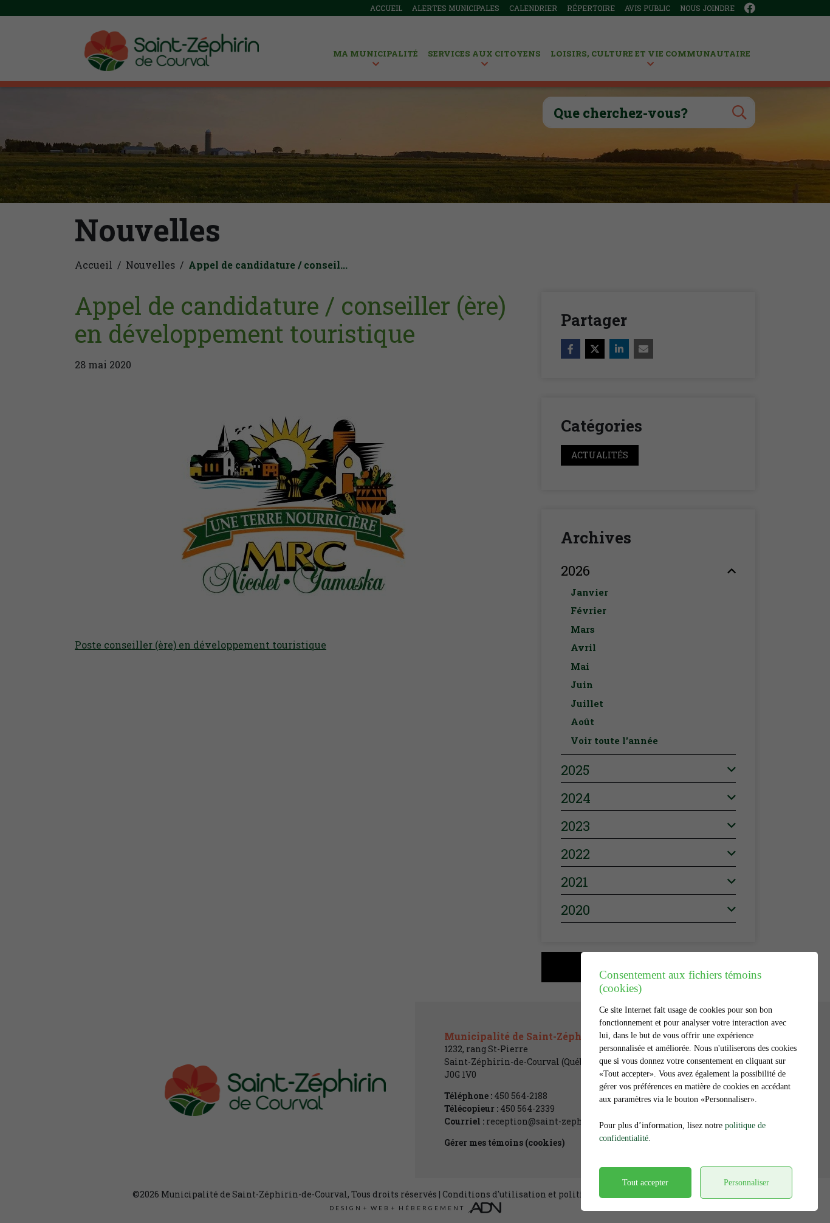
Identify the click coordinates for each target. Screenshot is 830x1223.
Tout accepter (645, 1182)
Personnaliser (746, 1182)
